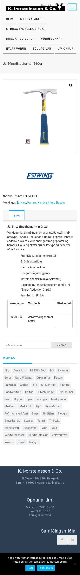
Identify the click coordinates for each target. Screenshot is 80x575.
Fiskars (58, 377)
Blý (52, 370)
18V (6, 370)
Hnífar (29, 392)
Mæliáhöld (26, 406)
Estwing (21, 202)
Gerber (24, 384)
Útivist (21, 442)
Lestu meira (46, 567)
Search (61, 345)
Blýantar (63, 370)
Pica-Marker (52, 406)
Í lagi (30, 567)
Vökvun (9, 442)
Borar (7, 377)
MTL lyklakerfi (32, 19)
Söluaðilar (42, 48)
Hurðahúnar (66, 392)
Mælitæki (10, 406)
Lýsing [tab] (16, 215)
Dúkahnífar (43, 377)
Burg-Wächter (23, 377)
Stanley (28, 420)
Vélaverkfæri (60, 435)
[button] (70, 85)
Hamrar (32, 202)
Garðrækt (10, 384)
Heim (10, 19)
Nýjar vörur (16, 48)
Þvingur (33, 442)
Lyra (29, 399)
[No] (75, 564)
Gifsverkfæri (48, 384)
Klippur (18, 399)
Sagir (35, 413)
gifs (34, 384)
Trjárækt (54, 420)
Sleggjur (61, 202)
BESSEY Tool (38, 370)
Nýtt (38, 406)
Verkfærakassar (14, 435)
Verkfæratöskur (38, 435)
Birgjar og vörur (20, 38)
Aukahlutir (19, 370)
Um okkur (65, 48)
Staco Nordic (12, 420)
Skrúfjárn (48, 413)
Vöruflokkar (52, 38)
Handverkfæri (46, 202)
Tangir (41, 420)
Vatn (44, 427)
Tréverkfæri (11, 427)
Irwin (7, 399)
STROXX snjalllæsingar (26, 28)
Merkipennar (59, 399)
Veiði (54, 427)
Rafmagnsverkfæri (16, 413)
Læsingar (41, 399)
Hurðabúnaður (46, 392)
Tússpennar (30, 427)
